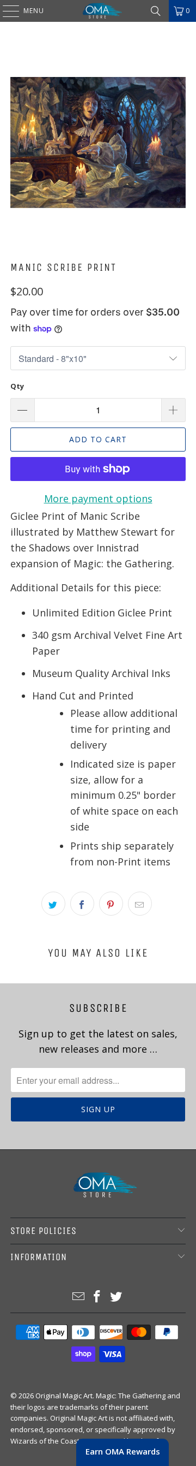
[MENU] (5, 11)
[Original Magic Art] (98, 11)
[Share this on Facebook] (82, 904)
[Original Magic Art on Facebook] (97, 1297)
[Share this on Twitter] (53, 904)
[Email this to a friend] (140, 904)
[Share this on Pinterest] (111, 904)
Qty (17, 386)
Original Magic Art (64, 1395)
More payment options (98, 498)
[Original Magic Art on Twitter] (116, 1297)
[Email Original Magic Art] (78, 1297)
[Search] (155, 11)
